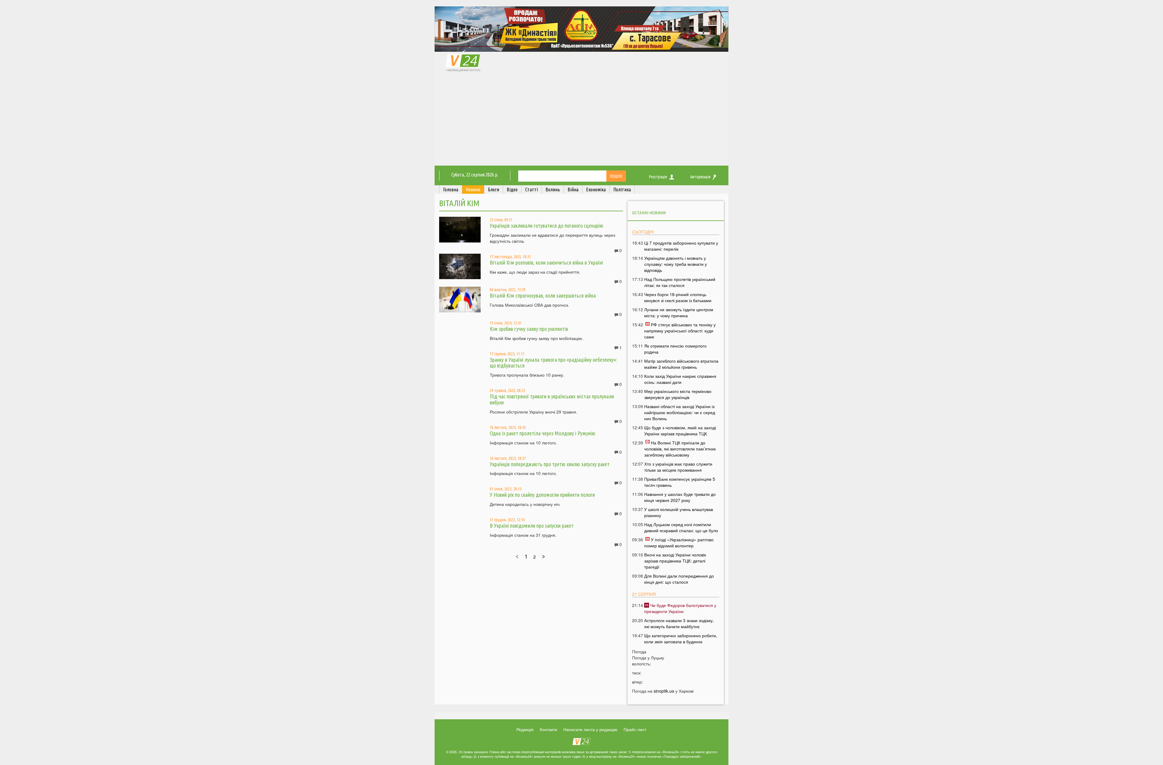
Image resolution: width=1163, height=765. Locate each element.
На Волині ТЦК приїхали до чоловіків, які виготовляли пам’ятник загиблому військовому (680, 449)
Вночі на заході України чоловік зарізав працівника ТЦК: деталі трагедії (675, 561)
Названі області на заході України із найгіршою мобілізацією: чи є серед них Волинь (679, 412)
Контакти (548, 729)
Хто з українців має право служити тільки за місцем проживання (678, 467)
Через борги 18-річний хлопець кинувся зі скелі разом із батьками (677, 297)
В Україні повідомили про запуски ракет (532, 526)
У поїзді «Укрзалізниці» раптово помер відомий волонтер (679, 542)
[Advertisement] (581, 120)
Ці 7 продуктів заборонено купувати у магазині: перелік (681, 246)
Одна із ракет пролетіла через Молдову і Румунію (542, 433)
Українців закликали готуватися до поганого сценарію (546, 226)
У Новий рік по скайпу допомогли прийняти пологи (542, 495)
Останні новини (649, 212)
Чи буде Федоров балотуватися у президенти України (680, 608)
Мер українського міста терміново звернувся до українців (677, 394)
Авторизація (700, 176)
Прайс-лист (635, 729)
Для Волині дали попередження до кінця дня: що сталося (679, 579)
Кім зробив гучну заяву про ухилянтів (529, 329)
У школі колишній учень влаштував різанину (678, 512)
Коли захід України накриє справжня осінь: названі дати (680, 379)
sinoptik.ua (664, 691)
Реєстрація (658, 176)
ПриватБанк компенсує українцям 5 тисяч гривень (679, 482)
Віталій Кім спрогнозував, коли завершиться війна (543, 295)
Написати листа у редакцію (590, 729)
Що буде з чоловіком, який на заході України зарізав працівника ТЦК (680, 430)
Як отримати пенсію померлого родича (675, 349)
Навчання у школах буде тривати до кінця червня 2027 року (680, 497)
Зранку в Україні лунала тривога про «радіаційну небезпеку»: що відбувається (553, 363)
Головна (450, 189)
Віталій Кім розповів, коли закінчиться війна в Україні (546, 262)
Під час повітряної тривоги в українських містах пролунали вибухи (552, 399)
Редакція (525, 729)
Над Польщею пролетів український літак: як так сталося (679, 282)
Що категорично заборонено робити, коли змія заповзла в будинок (680, 638)
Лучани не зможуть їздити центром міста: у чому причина (678, 312)
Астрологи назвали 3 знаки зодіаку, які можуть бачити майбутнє (679, 623)
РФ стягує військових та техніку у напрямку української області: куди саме (680, 330)
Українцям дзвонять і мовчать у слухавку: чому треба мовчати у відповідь (675, 264)
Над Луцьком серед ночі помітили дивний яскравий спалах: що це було (681, 527)
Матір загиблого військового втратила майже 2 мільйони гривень (681, 364)
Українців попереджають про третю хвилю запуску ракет (550, 464)
